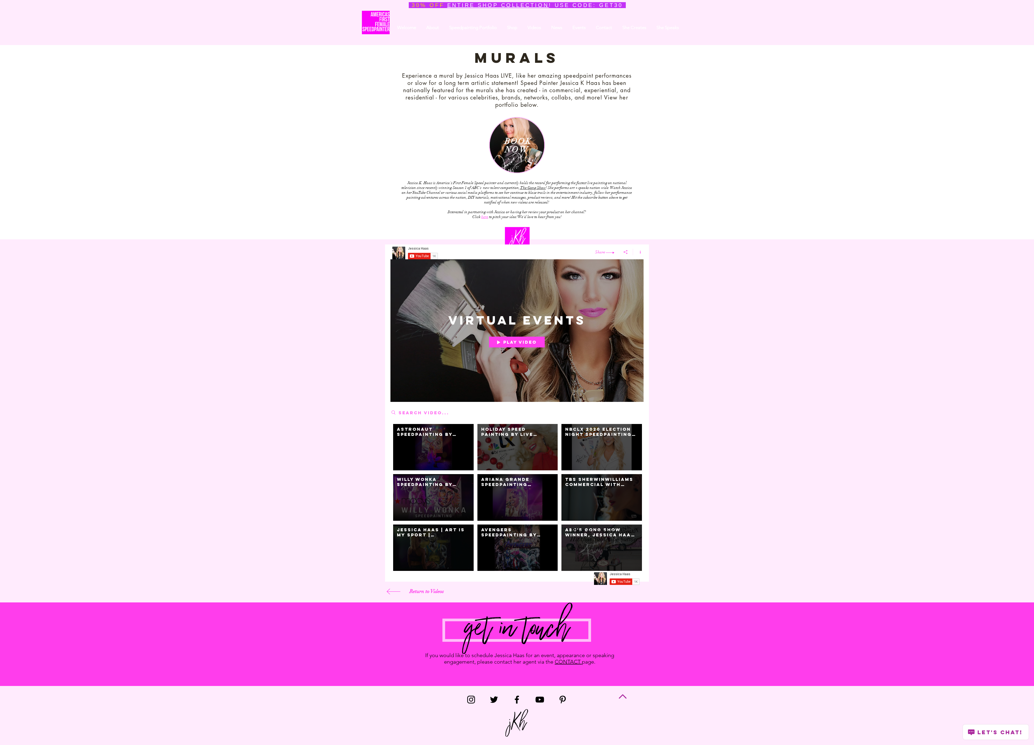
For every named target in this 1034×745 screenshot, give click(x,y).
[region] (517, 145)
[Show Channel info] (638, 252)
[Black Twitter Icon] (494, 699)
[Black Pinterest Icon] (562, 699)
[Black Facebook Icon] (517, 699)
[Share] (625, 252)
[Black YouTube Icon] (540, 699)
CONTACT (568, 661)
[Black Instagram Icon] (471, 699)
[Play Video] (433, 447)
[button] (556, 27)
